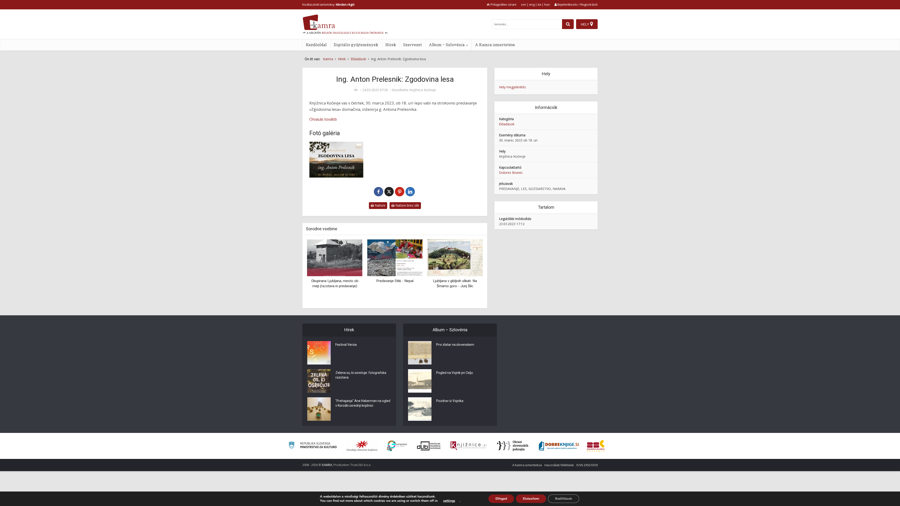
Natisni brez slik (406, 205)
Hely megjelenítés (512, 87)
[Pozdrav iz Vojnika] (419, 409)
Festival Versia (346, 344)
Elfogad (501, 498)
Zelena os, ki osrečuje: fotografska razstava (360, 375)
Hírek (390, 44)
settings (449, 501)
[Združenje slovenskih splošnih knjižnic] (468, 445)
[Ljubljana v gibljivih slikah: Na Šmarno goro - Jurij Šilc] (455, 257)
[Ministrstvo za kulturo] (312, 446)
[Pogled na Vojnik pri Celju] (419, 381)
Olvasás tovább (323, 119)
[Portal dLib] (429, 446)
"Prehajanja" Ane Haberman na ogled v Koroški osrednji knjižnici (362, 403)
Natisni (379, 205)
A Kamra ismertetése (495, 44)
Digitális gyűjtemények (356, 44)
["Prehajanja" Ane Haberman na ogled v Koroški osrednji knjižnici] (319, 409)
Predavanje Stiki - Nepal (394, 281)
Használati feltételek (559, 465)
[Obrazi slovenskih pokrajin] (513, 446)
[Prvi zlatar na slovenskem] (419, 353)
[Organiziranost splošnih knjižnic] (362, 446)
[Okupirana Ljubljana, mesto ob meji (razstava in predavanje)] (334, 257)
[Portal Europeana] (397, 446)
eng (532, 4)
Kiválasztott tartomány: (328, 4)
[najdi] (568, 24)
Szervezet (412, 44)
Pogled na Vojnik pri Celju (454, 373)
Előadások (506, 124)
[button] (471, 272)
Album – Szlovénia (447, 44)
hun (547, 4)
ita (539, 4)
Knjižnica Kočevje (422, 90)
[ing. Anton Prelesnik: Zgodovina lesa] (336, 160)
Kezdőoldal (316, 44)
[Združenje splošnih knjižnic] (595, 446)
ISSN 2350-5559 (587, 465)
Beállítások (563, 498)
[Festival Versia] (319, 353)
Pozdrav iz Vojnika (449, 401)
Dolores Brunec (511, 172)
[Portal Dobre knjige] (559, 445)
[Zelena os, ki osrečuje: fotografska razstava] (319, 381)
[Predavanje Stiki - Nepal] (394, 257)
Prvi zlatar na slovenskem (455, 344)
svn (523, 4)
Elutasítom (531, 498)
